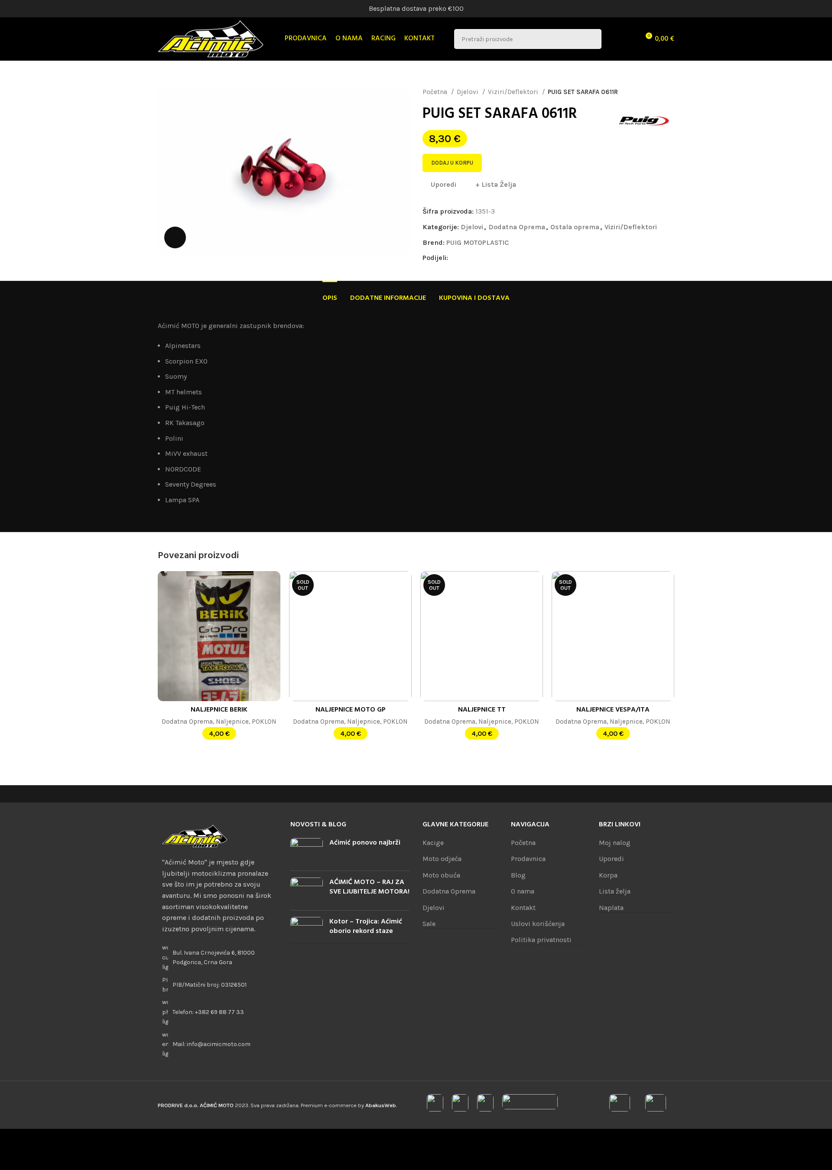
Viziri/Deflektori (514, 92)
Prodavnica (528, 859)
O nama (522, 891)
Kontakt (523, 908)
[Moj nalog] (613, 39)
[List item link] (217, 1012)
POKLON (264, 721)
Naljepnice (232, 721)
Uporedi (611, 859)
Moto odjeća (442, 859)
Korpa (608, 875)
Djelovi (468, 92)
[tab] (329, 294)
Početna (435, 92)
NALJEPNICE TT (482, 709)
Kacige (433, 842)
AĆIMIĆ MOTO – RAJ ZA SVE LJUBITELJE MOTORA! (369, 887)
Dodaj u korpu (452, 162)
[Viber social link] (515, 257)
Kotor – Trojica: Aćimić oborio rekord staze (365, 926)
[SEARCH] (591, 39)
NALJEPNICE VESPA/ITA (613, 709)
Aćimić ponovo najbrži (364, 842)
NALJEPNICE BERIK (219, 709)
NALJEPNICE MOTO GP (350, 709)
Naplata (611, 908)
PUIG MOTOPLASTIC (477, 242)
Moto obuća (441, 875)
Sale (429, 924)
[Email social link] (475, 257)
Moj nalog (614, 842)
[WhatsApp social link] (495, 257)
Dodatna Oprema (516, 227)
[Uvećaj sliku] (175, 237)
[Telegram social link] (505, 257)
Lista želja (614, 891)
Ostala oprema (574, 227)
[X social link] (465, 257)
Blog (518, 875)
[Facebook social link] (455, 257)
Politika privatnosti (541, 940)
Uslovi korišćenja (538, 924)
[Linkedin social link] (485, 257)
